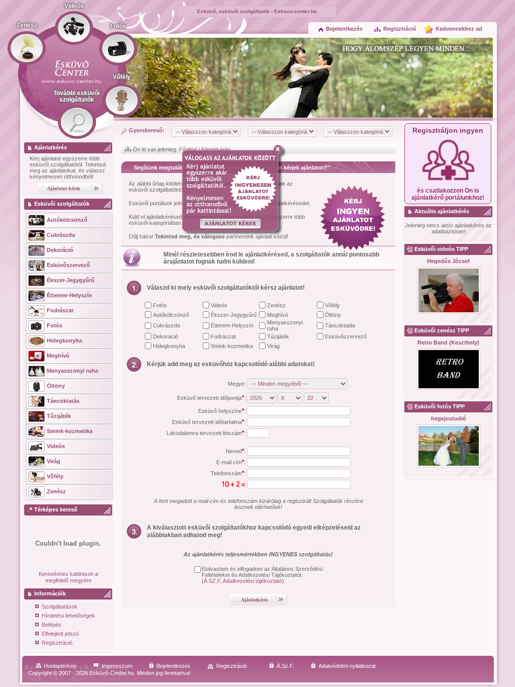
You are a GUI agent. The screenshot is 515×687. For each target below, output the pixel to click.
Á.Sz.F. (285, 666)
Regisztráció (399, 29)
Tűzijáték (278, 336)
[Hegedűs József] (448, 291)
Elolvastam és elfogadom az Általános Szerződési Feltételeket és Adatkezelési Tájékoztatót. (262, 572)
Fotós (160, 305)
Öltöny (333, 315)
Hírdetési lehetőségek (68, 616)
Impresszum (117, 666)
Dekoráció (165, 336)
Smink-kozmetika (232, 346)
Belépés (51, 625)
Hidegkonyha (169, 346)
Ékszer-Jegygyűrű (233, 315)
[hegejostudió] (448, 446)
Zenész (276, 305)
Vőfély (332, 305)
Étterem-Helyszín (232, 325)
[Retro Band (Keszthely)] (448, 370)
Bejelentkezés (344, 29)
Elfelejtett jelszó (60, 634)
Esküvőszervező (346, 336)
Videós (219, 305)
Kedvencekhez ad (459, 29)
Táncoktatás (340, 325)
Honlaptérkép (60, 666)
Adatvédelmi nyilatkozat (347, 666)
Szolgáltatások (59, 607)
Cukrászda (166, 325)
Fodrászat (223, 336)
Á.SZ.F (212, 581)
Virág (273, 346)
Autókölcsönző (171, 315)
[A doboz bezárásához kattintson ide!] (280, 149)
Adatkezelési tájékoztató (252, 581)
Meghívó (277, 315)
